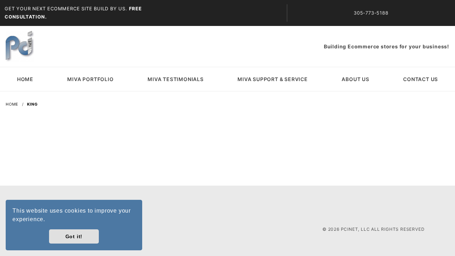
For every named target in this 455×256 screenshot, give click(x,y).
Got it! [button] (74, 236)
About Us (355, 79)
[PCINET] (20, 46)
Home (25, 79)
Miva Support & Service (272, 79)
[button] (48, 220)
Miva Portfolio (90, 79)
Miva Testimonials (176, 79)
